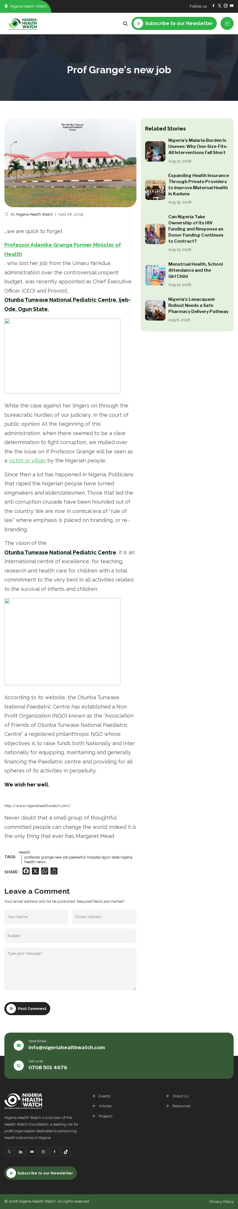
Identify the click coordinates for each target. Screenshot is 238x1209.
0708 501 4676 (47, 1067)
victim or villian (27, 460)
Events (104, 1096)
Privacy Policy (222, 1201)
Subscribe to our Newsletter (45, 1173)
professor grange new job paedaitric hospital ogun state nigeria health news (78, 859)
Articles (105, 1106)
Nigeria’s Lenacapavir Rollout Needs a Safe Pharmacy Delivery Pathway (198, 305)
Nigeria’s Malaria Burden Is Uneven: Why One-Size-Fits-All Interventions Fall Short (198, 146)
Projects (105, 1116)
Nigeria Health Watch (34, 214)
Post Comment (32, 1008)
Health (24, 852)
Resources (181, 1106)
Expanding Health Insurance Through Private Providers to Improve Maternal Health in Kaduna (198, 184)
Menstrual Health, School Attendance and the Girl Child (195, 270)
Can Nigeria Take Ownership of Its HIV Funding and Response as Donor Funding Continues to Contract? (195, 229)
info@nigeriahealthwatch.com (66, 1047)
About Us (180, 1096)
